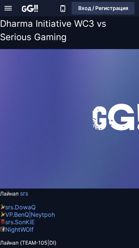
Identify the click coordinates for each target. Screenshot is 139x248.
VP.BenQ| (18, 214)
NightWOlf (19, 229)
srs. (10, 207)
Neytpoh (43, 214)
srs (24, 193)
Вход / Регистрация (103, 8)
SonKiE (25, 222)
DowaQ (25, 207)
